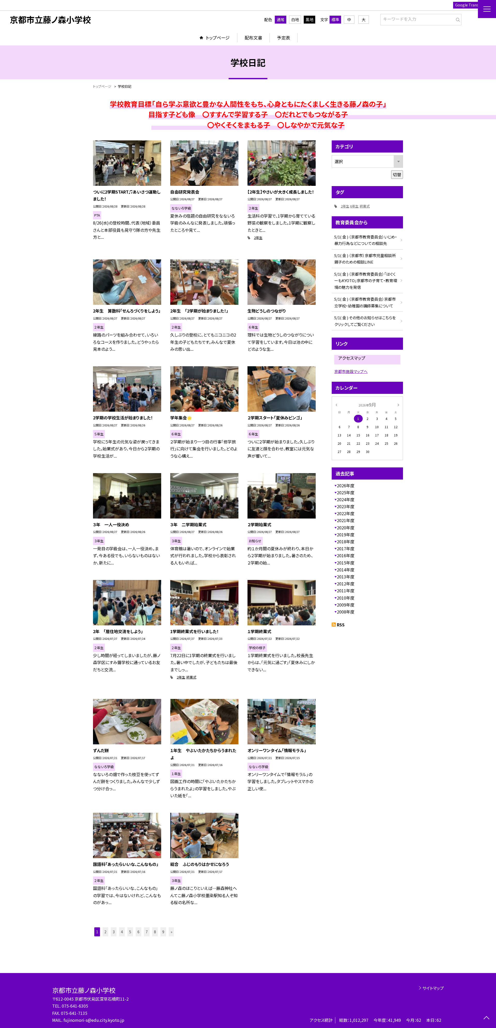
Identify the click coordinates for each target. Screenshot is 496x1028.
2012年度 (345, 583)
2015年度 (345, 563)
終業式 (191, 677)
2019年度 (345, 534)
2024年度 (345, 499)
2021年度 (345, 520)
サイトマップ (433, 988)
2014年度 (345, 570)
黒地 (309, 19)
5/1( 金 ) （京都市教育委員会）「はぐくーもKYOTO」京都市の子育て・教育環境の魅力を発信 (365, 280)
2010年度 (345, 598)
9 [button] (163, 931)
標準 (335, 19)
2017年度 (345, 548)
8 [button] (155, 931)
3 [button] (114, 931)
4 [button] (122, 931)
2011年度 (345, 590)
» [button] (171, 931)
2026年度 (345, 485)
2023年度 (345, 506)
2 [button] (105, 931)
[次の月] (398, 404)
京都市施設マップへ (351, 371)
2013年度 (345, 576)
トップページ (218, 37)
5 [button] (130, 931)
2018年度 (345, 541)
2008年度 (345, 612)
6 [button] (138, 931)
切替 (397, 174)
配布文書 (253, 37)
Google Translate (470, 4)
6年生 (354, 206)
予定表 (283, 37)
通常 (280, 19)
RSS (341, 624)
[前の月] (336, 404)
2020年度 (345, 527)
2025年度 (345, 492)
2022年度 (345, 513)
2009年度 (345, 605)
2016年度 (345, 555)
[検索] (456, 18)
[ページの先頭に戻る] (486, 1018)
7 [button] (147, 931)
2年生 (258, 237)
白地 (295, 19)
